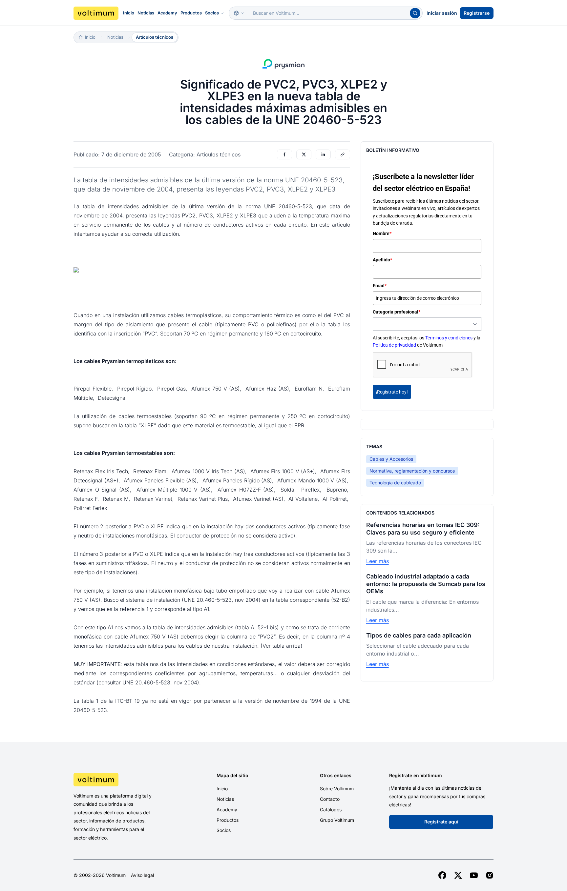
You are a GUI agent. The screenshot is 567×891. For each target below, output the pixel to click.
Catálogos (331, 809)
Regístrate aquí (441, 821)
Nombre (382, 233)
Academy (167, 12)
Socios (212, 12)
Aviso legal (142, 875)
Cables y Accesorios (391, 459)
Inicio (128, 12)
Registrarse (477, 13)
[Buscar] (415, 13)
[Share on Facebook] (284, 154)
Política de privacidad (394, 345)
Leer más (377, 561)
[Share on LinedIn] (323, 154)
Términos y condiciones (448, 337)
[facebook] (442, 875)
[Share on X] (303, 154)
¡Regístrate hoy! (392, 392)
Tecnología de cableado (395, 482)
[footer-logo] (123, 779)
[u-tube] (474, 875)
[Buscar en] (238, 13)
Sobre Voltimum (337, 788)
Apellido (382, 259)
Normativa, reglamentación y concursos (412, 471)
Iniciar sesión (442, 13)
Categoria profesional (396, 311)
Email (380, 285)
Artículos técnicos (154, 37)
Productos (191, 12)
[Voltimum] (96, 13)
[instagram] (490, 875)
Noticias (145, 12)
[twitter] (458, 875)
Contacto (330, 799)
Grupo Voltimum (337, 820)
